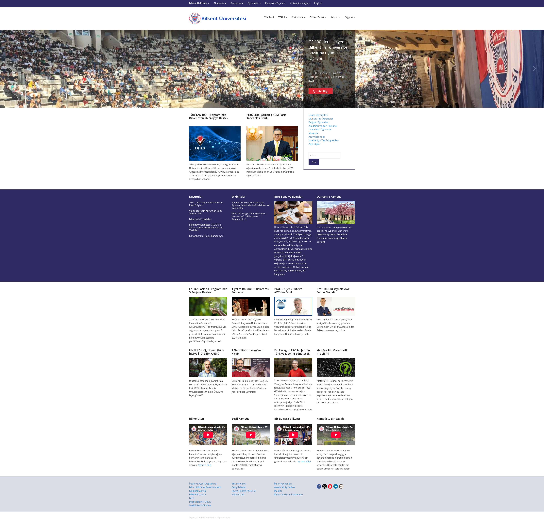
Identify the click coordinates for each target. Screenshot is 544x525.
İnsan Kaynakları (283, 483)
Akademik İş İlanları (284, 487)
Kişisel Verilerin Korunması (288, 494)
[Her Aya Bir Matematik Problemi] (336, 367)
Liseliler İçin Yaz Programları (324, 140)
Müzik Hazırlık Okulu (200, 501)
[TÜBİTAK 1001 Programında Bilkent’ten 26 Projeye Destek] (215, 143)
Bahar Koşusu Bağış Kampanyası (206, 235)
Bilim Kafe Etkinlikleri (200, 219)
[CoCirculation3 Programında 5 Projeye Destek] (208, 306)
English (318, 3)
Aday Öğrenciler (317, 136)
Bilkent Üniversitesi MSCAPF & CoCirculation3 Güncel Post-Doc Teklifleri (206, 227)
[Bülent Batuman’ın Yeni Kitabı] (251, 367)
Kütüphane (297, 17)
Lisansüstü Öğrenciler (320, 129)
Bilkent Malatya (197, 490)
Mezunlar (314, 133)
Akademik (219, 3)
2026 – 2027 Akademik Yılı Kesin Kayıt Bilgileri (206, 204)
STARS (281, 17)
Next (534, 69)
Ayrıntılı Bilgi (320, 62)
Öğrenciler (253, 3)
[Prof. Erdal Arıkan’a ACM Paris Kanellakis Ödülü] (272, 143)
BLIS (191, 498)
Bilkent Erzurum (197, 494)
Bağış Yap (350, 17)
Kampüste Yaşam (274, 3)
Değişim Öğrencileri (319, 122)
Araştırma (236, 3)
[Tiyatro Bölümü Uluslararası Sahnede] (251, 306)
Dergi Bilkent (239, 487)
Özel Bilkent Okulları (200, 505)
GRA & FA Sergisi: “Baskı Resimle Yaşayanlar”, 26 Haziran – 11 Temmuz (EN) (248, 216)
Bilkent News (239, 483)
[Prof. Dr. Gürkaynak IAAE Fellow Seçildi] (336, 306)
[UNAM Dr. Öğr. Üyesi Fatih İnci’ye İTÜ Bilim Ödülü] (208, 367)
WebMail (269, 17)
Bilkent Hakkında (198, 3)
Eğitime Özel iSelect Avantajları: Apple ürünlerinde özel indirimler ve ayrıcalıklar (251, 205)
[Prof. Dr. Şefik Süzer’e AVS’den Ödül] (293, 306)
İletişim (334, 17)
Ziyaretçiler (314, 144)
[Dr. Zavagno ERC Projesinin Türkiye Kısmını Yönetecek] (293, 367)
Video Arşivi (238, 494)
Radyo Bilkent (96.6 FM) (244, 490)
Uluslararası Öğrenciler (321, 118)
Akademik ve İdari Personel (323, 125)
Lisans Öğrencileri (318, 115)
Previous (9, 69)
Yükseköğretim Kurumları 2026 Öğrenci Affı (205, 212)
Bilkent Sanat (317, 17)
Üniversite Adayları (300, 3)
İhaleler (278, 490)
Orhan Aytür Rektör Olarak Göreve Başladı (328, 44)
